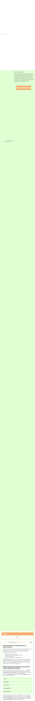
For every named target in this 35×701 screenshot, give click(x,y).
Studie (24, 670)
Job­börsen (24, 662)
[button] (27, 34)
